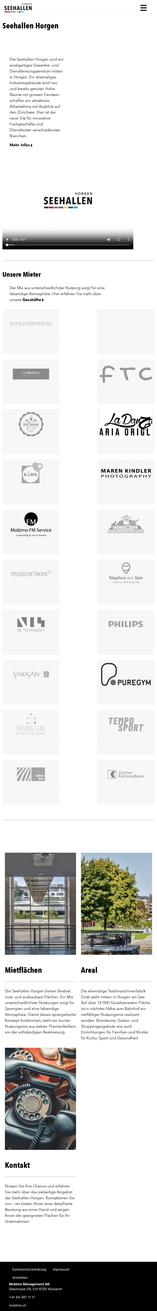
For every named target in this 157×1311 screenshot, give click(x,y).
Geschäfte (31, 299)
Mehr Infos (20, 145)
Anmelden (20, 1277)
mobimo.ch (17, 1305)
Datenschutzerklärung (29, 1269)
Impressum (61, 1269)
